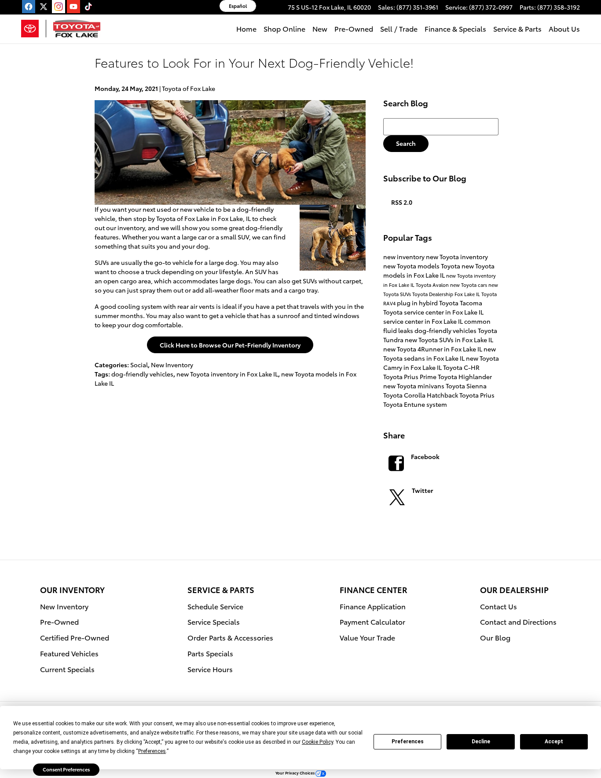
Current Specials (67, 669)
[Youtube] (73, 6)
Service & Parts (517, 28)
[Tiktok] (88, 6)
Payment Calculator (372, 621)
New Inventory (172, 364)
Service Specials (213, 621)
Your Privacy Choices (295, 772)
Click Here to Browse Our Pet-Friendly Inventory (230, 344)
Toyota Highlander (465, 376)
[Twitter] (43, 6)
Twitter (422, 490)
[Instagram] (58, 6)
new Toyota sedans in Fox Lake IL (439, 353)
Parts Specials (210, 653)
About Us (564, 28)
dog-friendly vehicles (142, 373)
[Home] (33, 28)
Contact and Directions (518, 621)
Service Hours (210, 669)
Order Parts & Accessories (230, 637)
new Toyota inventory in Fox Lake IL (227, 373)
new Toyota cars (469, 284)
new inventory (404, 256)
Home (246, 28)
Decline (481, 741)
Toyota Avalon (433, 284)
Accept (554, 741)
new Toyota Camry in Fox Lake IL (441, 363)
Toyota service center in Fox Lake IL (433, 312)
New (319, 28)
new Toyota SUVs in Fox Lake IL (449, 339)
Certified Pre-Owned (74, 637)
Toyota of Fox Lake (188, 88)
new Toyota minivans (414, 385)
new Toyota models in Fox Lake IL (439, 270)
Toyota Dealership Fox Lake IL (446, 293)
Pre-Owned (353, 28)
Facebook (425, 456)
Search (406, 143)
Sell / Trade (399, 28)
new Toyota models (412, 265)
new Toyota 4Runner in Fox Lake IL (433, 348)
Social (139, 364)
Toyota (451, 265)
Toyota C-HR (461, 367)
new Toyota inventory (457, 256)
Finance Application (373, 606)
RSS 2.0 (401, 202)
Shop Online (284, 28)
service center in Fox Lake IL (423, 321)
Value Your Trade (367, 637)
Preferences (408, 741)
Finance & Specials (455, 28)
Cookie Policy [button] (317, 742)
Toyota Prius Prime (410, 376)
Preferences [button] (152, 751)
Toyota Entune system (415, 404)
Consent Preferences (66, 769)
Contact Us (498, 606)
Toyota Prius (477, 395)
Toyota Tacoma (460, 302)
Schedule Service (215, 606)
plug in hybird (418, 302)
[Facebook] (28, 6)
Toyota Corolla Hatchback (421, 395)
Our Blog (495, 637)
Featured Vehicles (69, 653)
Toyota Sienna (466, 385)
